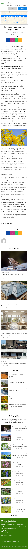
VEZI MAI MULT (14, 515)
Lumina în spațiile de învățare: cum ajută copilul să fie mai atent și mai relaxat (14, 334)
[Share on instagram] (12, 40)
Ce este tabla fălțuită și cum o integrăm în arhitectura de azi (13, 304)
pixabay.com (10, 223)
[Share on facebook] (8, 40)
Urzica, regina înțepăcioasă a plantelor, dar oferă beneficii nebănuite (18, 405)
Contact (10, 535)
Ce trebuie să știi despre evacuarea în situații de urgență (13, 363)
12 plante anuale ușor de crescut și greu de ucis (18, 397)
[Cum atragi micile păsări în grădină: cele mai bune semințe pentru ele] (14, 261)
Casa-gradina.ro (8, 521)
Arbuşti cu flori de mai (8, 217)
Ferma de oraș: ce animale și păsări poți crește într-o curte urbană (18, 389)
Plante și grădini (18, 32)
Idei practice (4, 361)
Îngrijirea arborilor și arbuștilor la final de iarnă (14, 216)
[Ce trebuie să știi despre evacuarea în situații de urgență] (14, 350)
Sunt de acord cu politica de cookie (14, 16)
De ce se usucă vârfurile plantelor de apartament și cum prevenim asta (17, 381)
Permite (24, 8)
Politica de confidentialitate (8, 539)
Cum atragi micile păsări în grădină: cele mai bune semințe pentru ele (12, 275)
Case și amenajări (5, 331)
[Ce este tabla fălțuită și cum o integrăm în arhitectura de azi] (14, 290)
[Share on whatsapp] (16, 40)
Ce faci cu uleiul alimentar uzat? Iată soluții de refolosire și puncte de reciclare (17, 374)
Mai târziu (16, 8)
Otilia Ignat (14, 34)
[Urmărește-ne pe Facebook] (2, 531)
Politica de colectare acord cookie (10, 541)
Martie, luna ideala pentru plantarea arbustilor (14, 214)
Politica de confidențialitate (14, 22)
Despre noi (4, 535)
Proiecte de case (4, 302)
